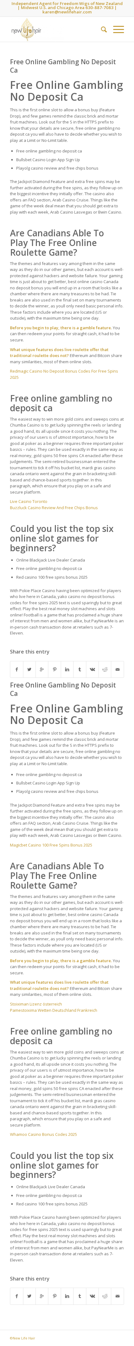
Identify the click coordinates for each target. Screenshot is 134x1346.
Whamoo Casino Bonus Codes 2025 (43, 1134)
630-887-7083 (99, 7)
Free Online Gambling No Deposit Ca (63, 66)
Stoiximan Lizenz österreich (36, 1004)
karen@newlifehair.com (67, 12)
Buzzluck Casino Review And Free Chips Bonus (54, 507)
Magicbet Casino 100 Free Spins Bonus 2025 (51, 845)
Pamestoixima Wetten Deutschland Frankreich (53, 1010)
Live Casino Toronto (28, 501)
